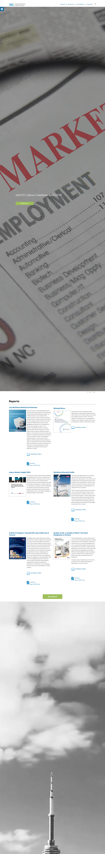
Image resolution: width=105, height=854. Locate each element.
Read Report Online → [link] (36, 454)
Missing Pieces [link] (59, 408)
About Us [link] (63, 4)
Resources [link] (71, 4)
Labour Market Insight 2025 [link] (19, 472)
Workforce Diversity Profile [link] (64, 472)
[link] (2, 9)
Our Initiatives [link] (80, 4)
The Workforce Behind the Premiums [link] (23, 407)
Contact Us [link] (90, 4)
